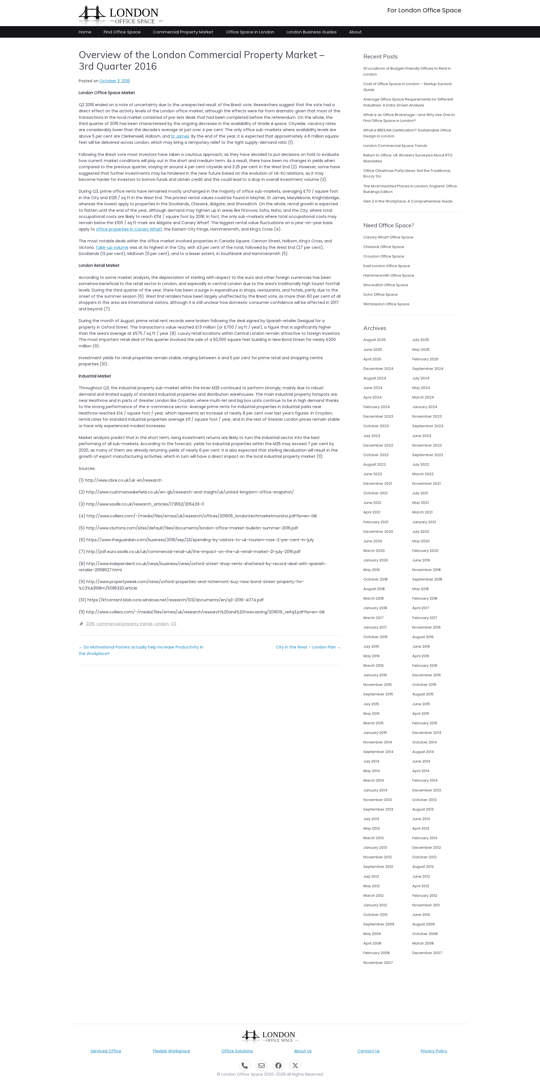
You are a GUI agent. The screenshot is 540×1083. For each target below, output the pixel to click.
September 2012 (378, 866)
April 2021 (371, 512)
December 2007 (427, 952)
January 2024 (424, 406)
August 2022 (374, 464)
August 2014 (423, 751)
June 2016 (421, 646)
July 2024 (420, 378)
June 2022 (372, 474)
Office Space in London (250, 32)
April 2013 (420, 828)
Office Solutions (237, 1051)
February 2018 (424, 598)
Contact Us (368, 1051)
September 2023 (427, 426)
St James (180, 136)
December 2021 (377, 483)
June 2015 (421, 704)
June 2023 (421, 435)
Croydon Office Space (383, 256)
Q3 (173, 624)
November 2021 (426, 483)
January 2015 (375, 732)
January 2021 (424, 522)
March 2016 (373, 665)
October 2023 (376, 426)
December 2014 (426, 732)
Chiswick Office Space (383, 246)
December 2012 (426, 847)
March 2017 (373, 617)
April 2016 (420, 656)
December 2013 (426, 790)
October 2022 (376, 455)
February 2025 (425, 359)
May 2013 (371, 828)
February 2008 (376, 952)
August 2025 (374, 339)
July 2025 (420, 339)
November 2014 (377, 742)
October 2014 (424, 742)
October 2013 (424, 799)
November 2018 (426, 569)
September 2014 (378, 751)
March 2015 (373, 723)
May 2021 (420, 502)
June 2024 (372, 387)
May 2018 (420, 588)
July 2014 (371, 761)
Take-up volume (112, 247)
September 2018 (427, 579)
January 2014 (375, 790)
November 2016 (426, 627)
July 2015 (371, 704)
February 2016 (424, 665)
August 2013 (423, 809)
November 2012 (377, 857)
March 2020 (374, 550)
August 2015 (423, 694)
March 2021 (422, 512)
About (355, 32)
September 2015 (378, 694)
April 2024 (372, 397)
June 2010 (421, 914)
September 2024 (428, 368)
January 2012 (375, 905)
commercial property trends (124, 624)
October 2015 (424, 684)
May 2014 (371, 770)
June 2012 (421, 876)
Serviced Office (106, 1051)
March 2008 (423, 943)
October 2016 (375, 637)
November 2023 (427, 416)
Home (85, 32)
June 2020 (372, 541)
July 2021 (420, 493)
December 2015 (426, 675)
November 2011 (426, 905)
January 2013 (375, 847)
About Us (303, 1051)
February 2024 (376, 406)
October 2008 (425, 933)
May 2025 (421, 349)
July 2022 (420, 464)
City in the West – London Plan (308, 647)
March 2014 (373, 780)
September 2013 (378, 809)
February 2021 (375, 522)
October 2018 (375, 579)
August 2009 (423, 924)
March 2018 (373, 598)
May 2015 (371, 713)
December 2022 (378, 445)
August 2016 (423, 637)
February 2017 (424, 617)
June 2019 (421, 560)
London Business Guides (312, 32)
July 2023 (371, 435)
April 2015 (420, 713)
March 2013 (373, 838)
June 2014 (421, 761)
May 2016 (371, 656)
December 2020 (378, 531)
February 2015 (424, 723)
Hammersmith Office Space (388, 275)
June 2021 (372, 502)
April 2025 (372, 359)
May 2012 (371, 886)
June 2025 (372, 349)
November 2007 (378, 962)
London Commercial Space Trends (395, 145)
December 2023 (378, 416)
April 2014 (420, 770)
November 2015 (377, 684)
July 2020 (420, 531)
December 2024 (378, 368)
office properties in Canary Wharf (129, 229)
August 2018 (374, 588)
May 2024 (421, 387)
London (161, 624)
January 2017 (375, 627)
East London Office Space (386, 266)
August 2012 (423, 866)
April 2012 (420, 886)
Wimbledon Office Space (386, 304)
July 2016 (371, 646)
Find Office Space (122, 32)
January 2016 (375, 675)
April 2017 (420, 608)
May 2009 (372, 933)
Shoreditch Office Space (385, 285)
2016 (90, 624)
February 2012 (424, 895)
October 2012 (424, 857)
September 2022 (427, 455)
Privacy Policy (434, 1051)
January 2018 (375, 608)
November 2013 (377, 799)
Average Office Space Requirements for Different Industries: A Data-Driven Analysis (408, 102)
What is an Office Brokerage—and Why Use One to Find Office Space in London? (409, 117)
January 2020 (375, 560)
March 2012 (373, 895)
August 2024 (374, 378)
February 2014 (425, 780)
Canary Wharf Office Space (388, 237)
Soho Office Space (380, 294)
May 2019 (371, 569)
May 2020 (421, 541)
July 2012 (371, 876)
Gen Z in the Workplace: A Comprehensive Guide (408, 201)
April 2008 (372, 943)
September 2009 (378, 924)
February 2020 (425, 550)
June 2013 (421, 819)
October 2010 (375, 914)
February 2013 (424, 838)
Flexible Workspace (171, 1051)
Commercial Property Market (183, 32)
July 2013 (371, 819)
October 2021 (375, 493)
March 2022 (423, 474)
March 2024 (423, 397)
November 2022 (427, 445)
